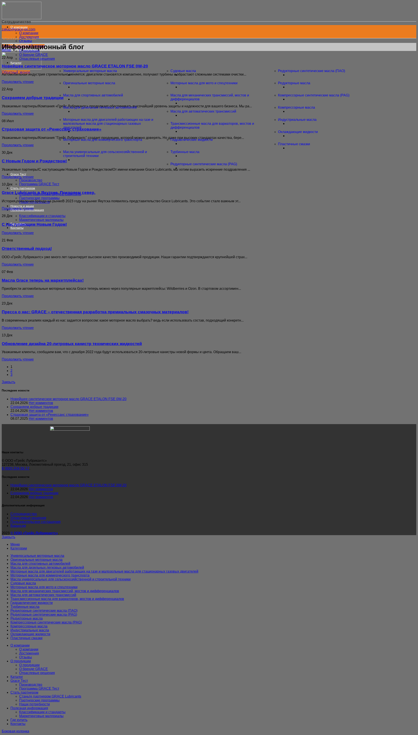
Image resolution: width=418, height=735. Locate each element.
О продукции (29, 665)
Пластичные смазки (294, 144)
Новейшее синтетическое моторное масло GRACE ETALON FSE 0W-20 (75, 66)
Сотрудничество (23, 514)
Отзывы (25, 41)
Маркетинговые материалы (41, 220)
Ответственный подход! (27, 248)
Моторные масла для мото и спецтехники (204, 83)
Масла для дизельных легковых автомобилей (100, 107)
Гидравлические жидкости (191, 140)
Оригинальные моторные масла (89, 83)
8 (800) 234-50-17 (15, 468)
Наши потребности (34, 704)
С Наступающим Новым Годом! (34, 224)
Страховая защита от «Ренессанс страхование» (49, 414)
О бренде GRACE (33, 55)
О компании (28, 33)
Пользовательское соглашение (35, 522)
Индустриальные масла (297, 119)
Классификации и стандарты (42, 216)
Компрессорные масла (296, 107)
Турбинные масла (184, 152)
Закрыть (8, 382)
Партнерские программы (39, 198)
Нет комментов (41, 403)
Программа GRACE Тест (39, 184)
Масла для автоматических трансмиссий (203, 111)
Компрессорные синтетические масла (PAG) (313, 95)
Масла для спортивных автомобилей (93, 95)
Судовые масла (183, 71)
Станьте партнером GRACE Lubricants (50, 696)
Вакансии (18, 526)
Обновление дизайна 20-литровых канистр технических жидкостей (72, 343)
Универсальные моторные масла (90, 71)
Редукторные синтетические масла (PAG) (203, 164)
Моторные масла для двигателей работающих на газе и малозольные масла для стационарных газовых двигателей (108, 123)
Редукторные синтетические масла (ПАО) (311, 71)
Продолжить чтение (18, 177)
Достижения (29, 37)
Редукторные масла (294, 83)
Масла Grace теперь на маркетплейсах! (43, 280)
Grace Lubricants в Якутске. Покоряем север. (48, 192)
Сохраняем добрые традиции (34, 407)
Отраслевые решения (37, 59)
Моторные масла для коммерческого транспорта (102, 140)
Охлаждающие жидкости (298, 132)
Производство (30, 180)
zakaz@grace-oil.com (18, 29)
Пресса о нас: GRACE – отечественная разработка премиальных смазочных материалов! (95, 312)
